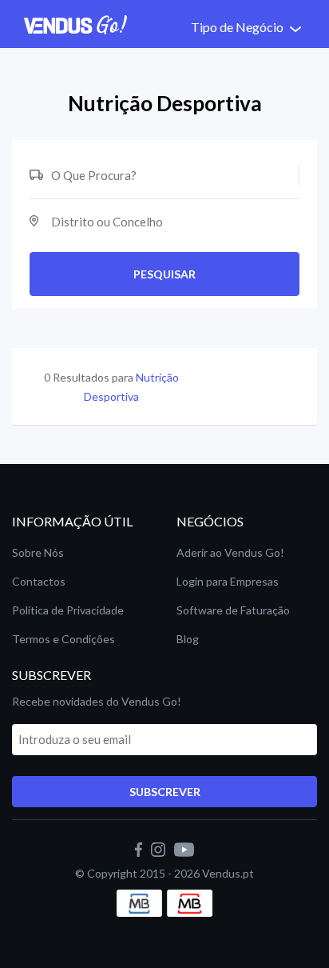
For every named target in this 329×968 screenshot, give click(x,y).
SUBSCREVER (164, 791)
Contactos (38, 581)
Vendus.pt (228, 873)
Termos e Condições (63, 639)
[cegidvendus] (142, 848)
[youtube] (184, 848)
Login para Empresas (227, 581)
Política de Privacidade (68, 610)
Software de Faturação (233, 610)
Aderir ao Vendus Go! (230, 552)
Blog (187, 639)
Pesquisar (164, 274)
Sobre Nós (38, 552)
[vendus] (161, 848)
